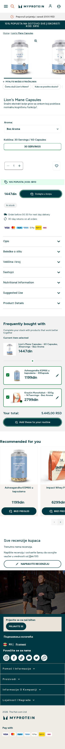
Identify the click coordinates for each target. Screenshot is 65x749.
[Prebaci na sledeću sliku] (61, 57)
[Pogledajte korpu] (59, 6)
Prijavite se (16, 626)
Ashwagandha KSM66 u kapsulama (19, 489)
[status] (14, 166)
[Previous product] (54, 522)
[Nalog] (50, 6)
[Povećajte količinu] (19, 166)
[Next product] (60, 522)
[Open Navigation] (5, 6)
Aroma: (8, 122)
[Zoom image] (35, 40)
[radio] (32, 146)
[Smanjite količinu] (8, 166)
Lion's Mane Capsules (22, 33)
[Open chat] (44, 658)
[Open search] (12, 6)
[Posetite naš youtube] (29, 658)
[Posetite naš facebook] (14, 658)
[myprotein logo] (31, 6)
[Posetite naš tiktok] (21, 658)
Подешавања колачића (18, 636)
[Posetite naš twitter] (36, 658)
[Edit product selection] (57, 375)
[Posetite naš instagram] (6, 658)
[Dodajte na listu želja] (57, 166)
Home (6, 33)
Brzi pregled (21, 511)
